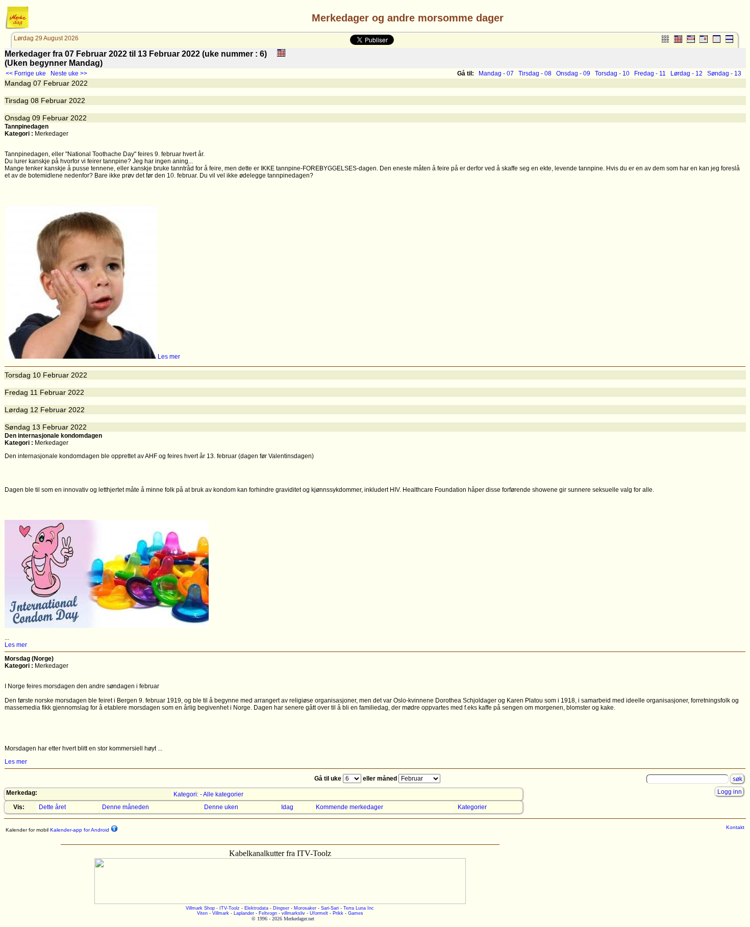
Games (355, 913)
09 (36, 118)
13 (36, 427)
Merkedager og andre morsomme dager (408, 17)
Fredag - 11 (650, 73)
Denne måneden (125, 807)
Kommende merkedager (349, 807)
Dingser (281, 908)
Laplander (244, 913)
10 (37, 375)
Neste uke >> (69, 73)
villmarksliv (293, 913)
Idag (287, 807)
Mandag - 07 (496, 73)
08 (35, 100)
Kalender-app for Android (78, 830)
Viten (202, 913)
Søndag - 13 (724, 73)
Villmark (220, 913)
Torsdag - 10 (612, 73)
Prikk (338, 913)
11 (34, 392)
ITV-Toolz (229, 908)
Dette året (52, 807)
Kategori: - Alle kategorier (208, 794)
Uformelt (319, 913)
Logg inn (729, 791)
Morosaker (305, 908)
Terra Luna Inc (358, 908)
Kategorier (472, 807)
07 (37, 83)
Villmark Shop (200, 908)
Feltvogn (268, 913)
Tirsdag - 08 (535, 73)
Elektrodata (256, 908)
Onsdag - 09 (573, 73)
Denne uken (221, 807)
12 (34, 410)
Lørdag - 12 (686, 73)
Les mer (169, 356)
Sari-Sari (330, 908)
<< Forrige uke (26, 73)
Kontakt (735, 827)
